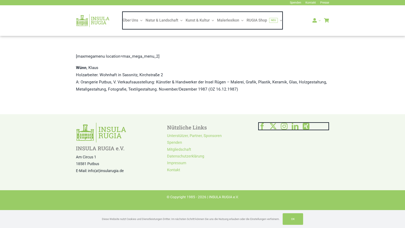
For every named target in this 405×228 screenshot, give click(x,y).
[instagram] (284, 126)
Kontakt (173, 170)
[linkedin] (295, 126)
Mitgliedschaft (179, 149)
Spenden (174, 142)
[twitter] (273, 126)
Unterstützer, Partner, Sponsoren (194, 135)
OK (293, 219)
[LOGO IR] (93, 15)
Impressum (176, 163)
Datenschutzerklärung (185, 156)
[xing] (306, 126)
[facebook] (262, 126)
